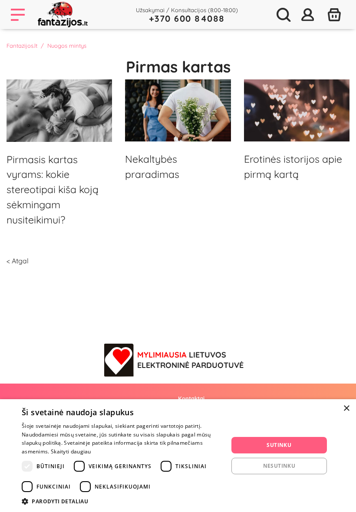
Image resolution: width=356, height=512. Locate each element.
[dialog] (178, 455)
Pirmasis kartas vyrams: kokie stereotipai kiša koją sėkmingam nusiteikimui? (53, 189)
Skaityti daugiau (71, 451)
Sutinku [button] (279, 445)
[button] (122, 501)
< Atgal (18, 260)
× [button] (346, 408)
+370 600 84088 (187, 18)
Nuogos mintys (66, 45)
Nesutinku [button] (279, 465)
